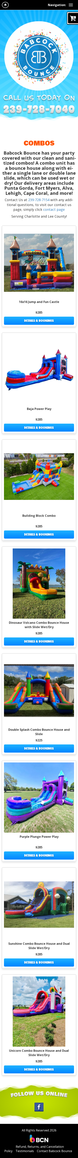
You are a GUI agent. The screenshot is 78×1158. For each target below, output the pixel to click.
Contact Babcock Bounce (54, 1151)
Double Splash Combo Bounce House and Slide (39, 732)
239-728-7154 (38, 199)
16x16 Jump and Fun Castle (39, 302)
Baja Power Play (39, 409)
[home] (5, 5)
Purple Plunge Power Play (39, 837)
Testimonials (25, 1151)
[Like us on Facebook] (38, 1107)
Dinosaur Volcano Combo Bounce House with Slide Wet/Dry (39, 625)
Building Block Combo (39, 516)
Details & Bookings (39, 320)
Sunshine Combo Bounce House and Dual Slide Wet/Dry (39, 946)
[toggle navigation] (71, 5)
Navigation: (57, 5)
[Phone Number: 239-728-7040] (39, 109)
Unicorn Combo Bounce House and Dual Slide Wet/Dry (39, 1053)
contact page (54, 209)
